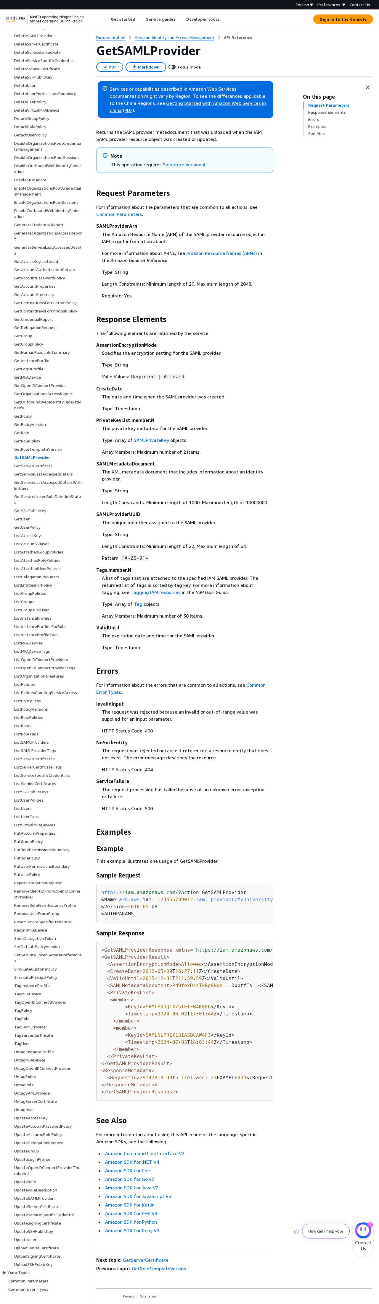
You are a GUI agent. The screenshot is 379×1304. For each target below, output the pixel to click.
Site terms (148, 1296)
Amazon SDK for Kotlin (130, 1205)
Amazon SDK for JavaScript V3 (138, 1196)
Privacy (128, 1296)
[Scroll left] (106, 19)
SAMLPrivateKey (151, 440)
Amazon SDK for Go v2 (129, 1179)
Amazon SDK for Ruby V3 (132, 1230)
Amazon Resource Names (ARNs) (221, 253)
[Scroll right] (223, 19)
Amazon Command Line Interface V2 (144, 1153)
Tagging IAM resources (156, 592)
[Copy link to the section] (91, 193)
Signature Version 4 (184, 164)
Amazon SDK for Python (131, 1222)
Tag (138, 604)
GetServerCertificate (145, 1260)
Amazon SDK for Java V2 (131, 1188)
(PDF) (128, 110)
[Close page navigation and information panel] (368, 87)
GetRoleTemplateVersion (159, 1269)
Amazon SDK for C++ (127, 1170)
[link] (238, 37)
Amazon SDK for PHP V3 (131, 1213)
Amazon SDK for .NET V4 (132, 1162)
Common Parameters (119, 214)
